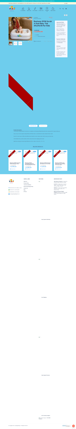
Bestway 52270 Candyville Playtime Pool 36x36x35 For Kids (30, 163)
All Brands (36, 17)
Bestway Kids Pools (37, 18)
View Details (60, 42)
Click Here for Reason (61, 26)
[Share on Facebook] (47, 41)
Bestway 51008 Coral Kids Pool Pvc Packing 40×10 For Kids (60, 163)
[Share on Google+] (51, 41)
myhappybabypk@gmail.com (15, 193)
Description (33, 125)
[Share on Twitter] (48, 41)
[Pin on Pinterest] (50, 41)
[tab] (33, 126)
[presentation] (10, 29)
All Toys (25, 191)
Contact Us (26, 188)
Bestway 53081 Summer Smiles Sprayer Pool (15, 163)
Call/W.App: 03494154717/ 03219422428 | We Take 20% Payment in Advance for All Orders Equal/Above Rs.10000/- (29, 3)
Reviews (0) (43, 125)
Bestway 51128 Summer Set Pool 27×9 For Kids (45, 163)
